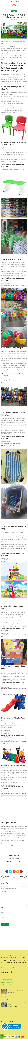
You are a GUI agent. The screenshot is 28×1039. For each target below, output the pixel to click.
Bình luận (3, 891)
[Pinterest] (18, 1)
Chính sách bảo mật (6, 984)
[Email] (16, 1)
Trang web (3, 917)
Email (2, 912)
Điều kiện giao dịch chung (7, 977)
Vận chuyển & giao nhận (7, 982)
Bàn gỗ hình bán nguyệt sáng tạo (16, 990)
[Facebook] (10, 1)
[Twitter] (12, 1)
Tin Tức (14, 11)
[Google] (14, 1)
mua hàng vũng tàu (14, 858)
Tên (2, 907)
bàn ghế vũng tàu (14, 855)
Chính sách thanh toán (6, 979)
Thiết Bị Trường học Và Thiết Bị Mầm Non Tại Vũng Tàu (13, 866)
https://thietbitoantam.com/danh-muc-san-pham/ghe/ (13, 114)
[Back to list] (14, 877)
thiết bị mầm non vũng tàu (14, 861)
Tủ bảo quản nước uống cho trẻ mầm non (12, 996)
